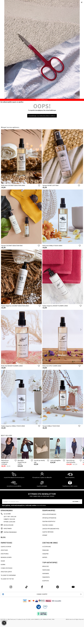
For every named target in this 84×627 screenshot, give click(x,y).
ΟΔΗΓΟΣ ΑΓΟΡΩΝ (6, 546)
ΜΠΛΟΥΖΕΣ (45, 566)
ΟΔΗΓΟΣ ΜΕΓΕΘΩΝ (47, 532)
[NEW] (25, 458)
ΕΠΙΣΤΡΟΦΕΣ (5, 554)
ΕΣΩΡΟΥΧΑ (45, 581)
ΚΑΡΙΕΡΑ (44, 557)
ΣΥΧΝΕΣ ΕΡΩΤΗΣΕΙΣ (6, 568)
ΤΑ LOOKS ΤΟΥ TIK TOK (7, 579)
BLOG (3, 537)
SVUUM (3, 561)
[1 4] (42, 50)
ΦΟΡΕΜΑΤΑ (45, 573)
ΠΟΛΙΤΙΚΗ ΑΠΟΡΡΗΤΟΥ (48, 521)
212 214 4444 (7, 514)
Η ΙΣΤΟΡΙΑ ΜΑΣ (46, 546)
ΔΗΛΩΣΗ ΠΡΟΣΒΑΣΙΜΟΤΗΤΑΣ (50, 529)
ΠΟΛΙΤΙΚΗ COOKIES (47, 525)
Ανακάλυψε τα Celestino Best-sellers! (42, 116)
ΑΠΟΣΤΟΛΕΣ (4, 550)
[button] (4, 623)
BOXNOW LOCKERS (6, 557)
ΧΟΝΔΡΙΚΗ (45, 554)
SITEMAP (44, 535)
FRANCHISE (45, 550)
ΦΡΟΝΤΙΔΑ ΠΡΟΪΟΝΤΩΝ (49, 518)
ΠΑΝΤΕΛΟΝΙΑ (46, 570)
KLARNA (3, 564)
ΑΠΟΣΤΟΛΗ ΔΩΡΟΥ (6, 572)
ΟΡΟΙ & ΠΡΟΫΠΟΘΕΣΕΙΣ (49, 514)
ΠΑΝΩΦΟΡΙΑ (46, 577)
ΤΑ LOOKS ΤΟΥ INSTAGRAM (8, 575)
